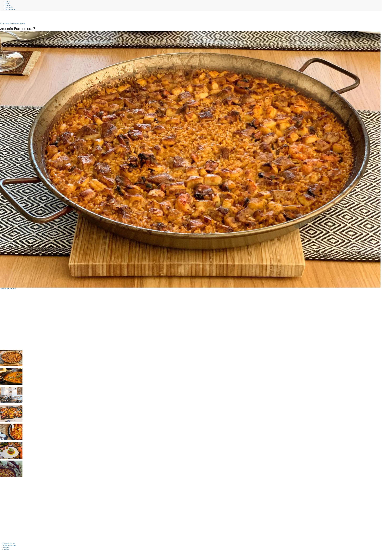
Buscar (8, 3)
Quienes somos (10, 9)
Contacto (8, 5)
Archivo (8, 1)
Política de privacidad (9, 545)
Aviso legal (5, 549)
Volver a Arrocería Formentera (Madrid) (12, 23)
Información (9, 7)
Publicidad (5, 547)
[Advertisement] (48, 17)
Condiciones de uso (8, 543)
